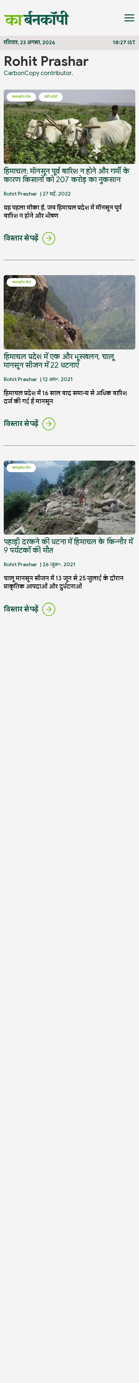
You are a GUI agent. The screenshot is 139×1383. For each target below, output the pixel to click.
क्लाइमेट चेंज (21, 96)
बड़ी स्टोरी (50, 96)
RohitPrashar (20, 193)
